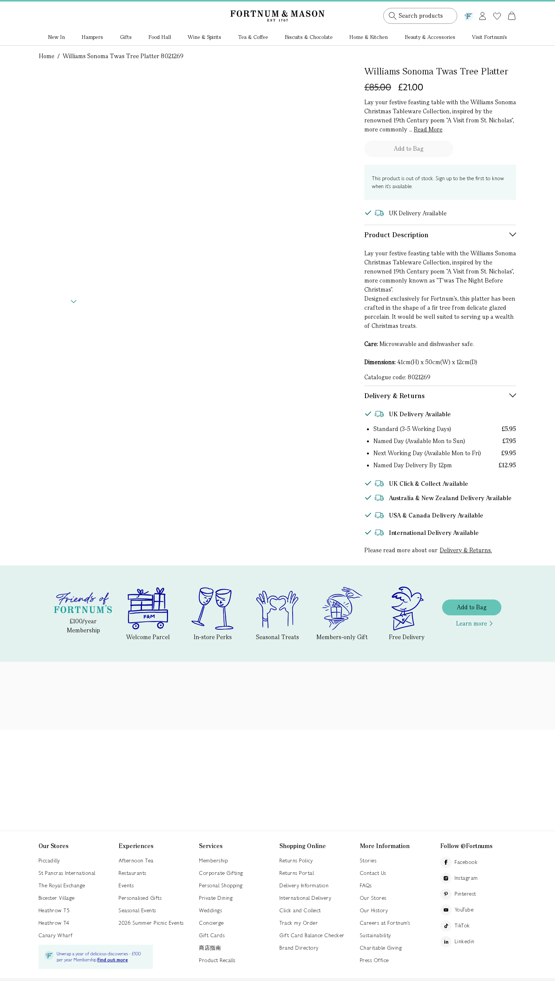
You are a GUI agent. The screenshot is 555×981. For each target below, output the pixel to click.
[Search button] (393, 16)
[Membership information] (468, 15)
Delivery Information (303, 885)
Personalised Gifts (140, 897)
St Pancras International (67, 873)
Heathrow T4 (54, 922)
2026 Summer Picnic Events (151, 922)
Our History (374, 910)
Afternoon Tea (136, 860)
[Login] (482, 14)
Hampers (92, 37)
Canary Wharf (56, 935)
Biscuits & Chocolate (309, 37)
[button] (496, 7)
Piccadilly (49, 860)
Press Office (374, 960)
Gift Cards (212, 935)
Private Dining (216, 897)
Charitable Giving (381, 947)
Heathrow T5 (54, 910)
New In (56, 37)
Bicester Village (57, 897)
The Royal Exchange (62, 885)
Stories (368, 860)
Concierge (211, 922)
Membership (213, 860)
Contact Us (373, 873)
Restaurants (132, 873)
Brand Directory (299, 947)
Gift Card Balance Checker (312, 935)
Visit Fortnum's (489, 37)
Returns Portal (296, 873)
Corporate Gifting (221, 873)
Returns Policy (296, 860)
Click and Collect (300, 910)
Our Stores (373, 897)
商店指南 (210, 947)
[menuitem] (56, 37)
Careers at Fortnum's (385, 922)
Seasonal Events (137, 910)
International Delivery (305, 897)
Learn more (471, 623)
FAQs (366, 885)
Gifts (126, 37)
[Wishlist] (497, 16)
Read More (428, 129)
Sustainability (375, 935)
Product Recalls (217, 960)
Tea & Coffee (253, 37)
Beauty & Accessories (430, 37)
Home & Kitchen (368, 37)
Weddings (210, 910)
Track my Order (298, 922)
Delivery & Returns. (466, 550)
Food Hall (159, 37)
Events (126, 885)
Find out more (112, 960)
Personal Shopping (221, 885)
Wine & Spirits (204, 37)
